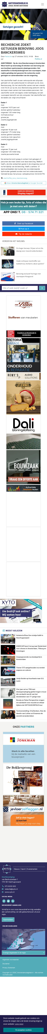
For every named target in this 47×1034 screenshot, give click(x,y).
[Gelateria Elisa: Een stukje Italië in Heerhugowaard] (8, 639)
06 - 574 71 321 (33, 212)
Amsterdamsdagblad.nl (18, 3)
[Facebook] (4, 901)
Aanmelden (8, 919)
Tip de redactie (25, 234)
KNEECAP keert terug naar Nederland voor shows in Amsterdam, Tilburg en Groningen (31, 648)
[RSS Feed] (13, 901)
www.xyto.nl (9, 892)
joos (14, 178)
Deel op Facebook (25, 223)
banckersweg (22, 178)
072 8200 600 (10, 886)
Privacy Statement (9, 968)
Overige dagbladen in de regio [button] (14, 953)
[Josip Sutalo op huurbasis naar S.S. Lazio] (8, 682)
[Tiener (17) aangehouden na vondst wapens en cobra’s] (8, 671)
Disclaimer (6, 964)
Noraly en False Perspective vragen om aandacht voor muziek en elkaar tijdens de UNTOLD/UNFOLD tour (30, 702)
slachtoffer (7, 178)
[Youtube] (8, 901)
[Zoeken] (42, 288)
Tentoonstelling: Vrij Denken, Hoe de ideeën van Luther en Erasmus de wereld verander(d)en (31, 713)
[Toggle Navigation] (42, 4)
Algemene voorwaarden (11, 959)
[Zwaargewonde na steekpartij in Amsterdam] (8, 661)
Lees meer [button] (19, 1024)
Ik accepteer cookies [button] (24, 1030)
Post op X (24, 229)
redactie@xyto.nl (11, 889)
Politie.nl (38, 59)
